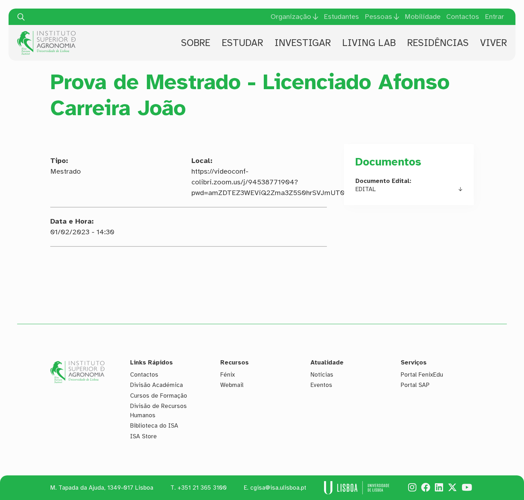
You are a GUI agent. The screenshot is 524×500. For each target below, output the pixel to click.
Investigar (302, 43)
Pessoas (378, 16)
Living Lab (369, 43)
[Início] (46, 33)
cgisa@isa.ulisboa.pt (278, 487)
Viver (493, 43)
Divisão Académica (156, 385)
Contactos (462, 16)
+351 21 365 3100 (202, 487)
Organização (291, 16)
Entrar (494, 16)
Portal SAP (415, 385)
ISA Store (143, 436)
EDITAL (365, 189)
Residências (438, 43)
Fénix (227, 374)
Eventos (321, 385)
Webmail (231, 385)
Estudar (242, 43)
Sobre (195, 43)
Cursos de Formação (158, 395)
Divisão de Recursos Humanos (158, 410)
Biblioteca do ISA (154, 425)
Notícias (321, 374)
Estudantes (341, 16)
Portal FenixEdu (422, 374)
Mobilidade (423, 16)
